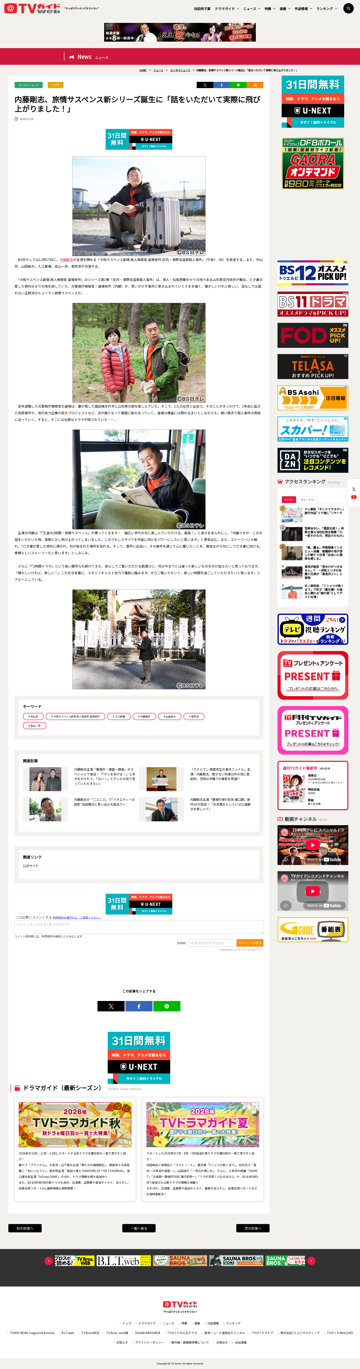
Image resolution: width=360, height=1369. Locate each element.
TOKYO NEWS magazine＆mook (32, 1332)
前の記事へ (25, 1228)
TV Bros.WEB (90, 1332)
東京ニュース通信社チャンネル (224, 1332)
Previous (49, 1261)
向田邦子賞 (202, 8)
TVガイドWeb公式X (340, 1332)
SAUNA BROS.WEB (147, 1332)
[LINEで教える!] (238, 85)
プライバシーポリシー (149, 1342)
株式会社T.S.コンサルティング (300, 1332)
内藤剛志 (66, 259)
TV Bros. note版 (117, 1332)
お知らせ (122, 1342)
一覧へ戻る (139, 1228)
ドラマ (55, 85)
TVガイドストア (262, 1332)
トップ (126, 1323)
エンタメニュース (29, 85)
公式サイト (31, 866)
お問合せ (222, 1342)
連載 (283, 8)
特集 (268, 8)
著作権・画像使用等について (190, 1342)
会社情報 (241, 1342)
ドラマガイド (225, 8)
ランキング (324, 8)
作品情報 (301, 8)
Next (311, 1261)
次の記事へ (253, 1228)
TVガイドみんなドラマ (182, 1332)
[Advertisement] (313, 225)
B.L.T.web (67, 1332)
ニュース (249, 8)
